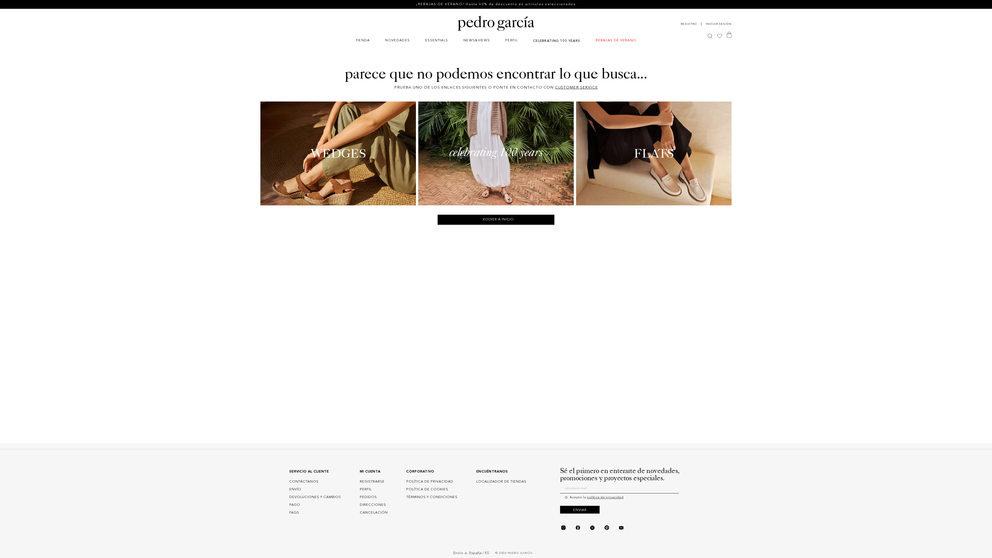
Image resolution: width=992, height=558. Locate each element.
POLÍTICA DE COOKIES (427, 489)
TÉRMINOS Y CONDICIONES (432, 497)
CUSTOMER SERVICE (576, 88)
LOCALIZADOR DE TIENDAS (501, 481)
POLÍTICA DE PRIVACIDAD (429, 481)
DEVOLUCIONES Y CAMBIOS (315, 497)
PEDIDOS (368, 497)
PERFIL (366, 489)
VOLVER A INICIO (498, 219)
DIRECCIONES (373, 505)
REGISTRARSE (372, 481)
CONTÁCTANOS (304, 481)
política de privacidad (605, 497)
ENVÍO (295, 489)
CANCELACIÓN (374, 512)
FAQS (294, 512)
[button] (363, 41)
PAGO (294, 505)
